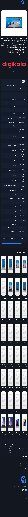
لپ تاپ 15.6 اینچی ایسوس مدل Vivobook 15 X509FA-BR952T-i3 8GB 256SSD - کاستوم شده (24, 320)
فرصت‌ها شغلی (24, 451)
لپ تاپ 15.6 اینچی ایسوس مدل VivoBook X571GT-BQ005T (10, 410)
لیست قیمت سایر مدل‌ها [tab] (12, 88)
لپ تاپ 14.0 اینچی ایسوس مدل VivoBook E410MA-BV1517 (3, 433)
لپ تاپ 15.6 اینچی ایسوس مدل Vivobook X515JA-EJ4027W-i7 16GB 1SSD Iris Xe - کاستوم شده (3, 275)
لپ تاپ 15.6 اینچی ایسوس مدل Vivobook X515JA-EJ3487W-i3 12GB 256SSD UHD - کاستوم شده (17, 275)
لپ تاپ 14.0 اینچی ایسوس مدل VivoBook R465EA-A (3, 365)
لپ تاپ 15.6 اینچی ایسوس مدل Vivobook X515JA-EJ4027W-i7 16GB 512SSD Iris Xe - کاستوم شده (24, 297)
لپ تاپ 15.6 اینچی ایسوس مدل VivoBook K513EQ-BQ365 (24, 410)
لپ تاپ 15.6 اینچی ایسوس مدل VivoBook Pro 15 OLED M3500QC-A (17, 433)
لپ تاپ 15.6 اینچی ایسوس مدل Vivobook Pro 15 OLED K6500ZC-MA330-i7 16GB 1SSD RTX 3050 (10, 342)
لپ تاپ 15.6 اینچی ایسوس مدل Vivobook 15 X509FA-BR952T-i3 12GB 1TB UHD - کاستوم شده (10, 320)
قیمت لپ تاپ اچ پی (23, 461)
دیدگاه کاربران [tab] (21, 88)
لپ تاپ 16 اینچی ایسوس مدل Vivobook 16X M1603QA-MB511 (24, 433)
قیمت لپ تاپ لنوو (23, 463)
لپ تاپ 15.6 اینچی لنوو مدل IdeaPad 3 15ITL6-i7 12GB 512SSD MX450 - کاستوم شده (17, 410)
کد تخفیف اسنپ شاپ (23, 471)
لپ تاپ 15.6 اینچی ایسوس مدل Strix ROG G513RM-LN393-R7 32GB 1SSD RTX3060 (17, 388)
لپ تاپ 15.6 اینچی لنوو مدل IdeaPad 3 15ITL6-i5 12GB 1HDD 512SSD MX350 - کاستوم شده (10, 365)
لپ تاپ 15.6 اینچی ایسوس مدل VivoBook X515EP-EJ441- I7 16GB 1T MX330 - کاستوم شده (24, 342)
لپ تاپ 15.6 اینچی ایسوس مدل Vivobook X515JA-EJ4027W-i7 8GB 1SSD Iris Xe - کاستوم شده (10, 275)
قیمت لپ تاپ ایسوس (23, 459)
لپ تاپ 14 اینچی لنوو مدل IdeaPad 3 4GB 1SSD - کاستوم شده (17, 342)
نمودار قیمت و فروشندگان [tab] (12, 85)
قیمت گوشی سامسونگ (8, 446)
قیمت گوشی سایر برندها (8, 453)
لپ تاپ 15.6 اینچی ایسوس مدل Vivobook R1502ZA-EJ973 (10, 388)
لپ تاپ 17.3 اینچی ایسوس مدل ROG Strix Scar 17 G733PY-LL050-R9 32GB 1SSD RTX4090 (3, 410)
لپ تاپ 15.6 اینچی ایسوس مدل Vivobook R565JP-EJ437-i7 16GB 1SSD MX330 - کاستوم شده (3, 320)
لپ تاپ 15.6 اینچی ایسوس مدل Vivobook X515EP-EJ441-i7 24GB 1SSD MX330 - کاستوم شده (10, 297)
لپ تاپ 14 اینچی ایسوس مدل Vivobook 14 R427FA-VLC (24, 365)
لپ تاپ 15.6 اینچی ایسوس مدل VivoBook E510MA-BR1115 (10, 433)
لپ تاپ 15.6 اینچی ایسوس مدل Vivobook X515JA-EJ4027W (17, 297)
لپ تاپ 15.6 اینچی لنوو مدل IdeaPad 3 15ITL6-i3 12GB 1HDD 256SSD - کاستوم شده (3, 342)
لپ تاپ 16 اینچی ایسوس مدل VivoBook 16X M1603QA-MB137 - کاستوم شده (17, 320)
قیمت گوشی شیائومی (9, 451)
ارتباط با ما (25, 453)
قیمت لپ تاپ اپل (23, 465)
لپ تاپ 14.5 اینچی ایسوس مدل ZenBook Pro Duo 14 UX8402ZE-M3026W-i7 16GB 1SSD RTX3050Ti (24, 388)
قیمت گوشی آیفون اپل (9, 449)
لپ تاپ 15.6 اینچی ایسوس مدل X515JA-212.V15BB (3, 297)
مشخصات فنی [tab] (21, 85)
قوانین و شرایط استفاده (22, 449)
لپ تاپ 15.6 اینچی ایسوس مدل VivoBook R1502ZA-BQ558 (3, 388)
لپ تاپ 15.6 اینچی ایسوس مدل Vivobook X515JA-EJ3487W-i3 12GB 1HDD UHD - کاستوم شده (24, 275)
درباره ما (25, 446)
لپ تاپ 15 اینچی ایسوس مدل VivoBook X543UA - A (17, 365)
